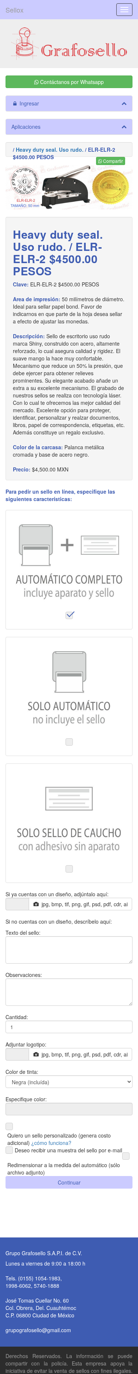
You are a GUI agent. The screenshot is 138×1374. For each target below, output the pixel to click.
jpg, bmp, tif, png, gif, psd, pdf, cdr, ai (83, 904)
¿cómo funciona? (51, 1142)
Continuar (69, 1182)
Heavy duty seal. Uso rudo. (50, 149)
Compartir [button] (112, 161)
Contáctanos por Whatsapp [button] (71, 81)
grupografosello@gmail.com (38, 1330)
